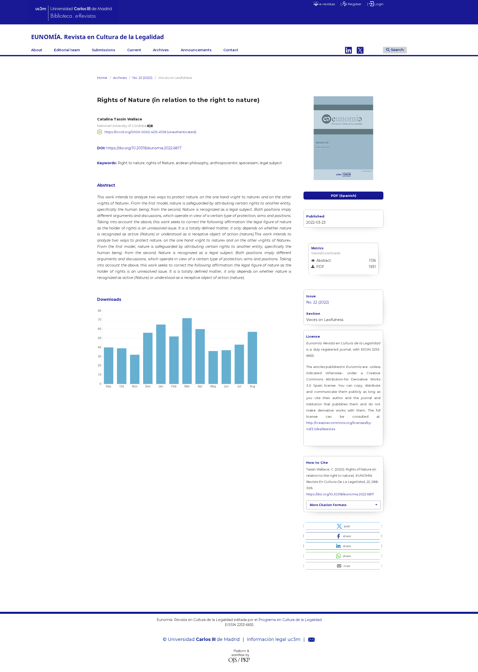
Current (134, 50)
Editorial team (67, 50)
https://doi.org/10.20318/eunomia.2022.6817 (143, 148)
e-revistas (326, 4)
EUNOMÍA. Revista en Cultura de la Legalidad (97, 37)
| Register (351, 4)
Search (397, 50)
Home (102, 78)
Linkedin (348, 50)
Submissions (103, 50)
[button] (342, 526)
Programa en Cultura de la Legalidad (289, 620)
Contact (230, 50)
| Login (375, 4)
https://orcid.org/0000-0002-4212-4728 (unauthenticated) (150, 132)
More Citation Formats (328, 505)
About (36, 50)
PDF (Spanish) (343, 196)
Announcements (196, 50)
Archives (161, 50)
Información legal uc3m (273, 639)
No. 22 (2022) (142, 78)
